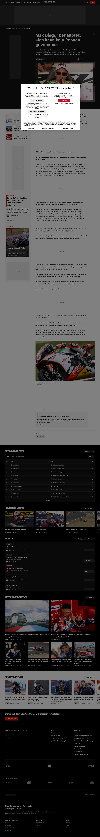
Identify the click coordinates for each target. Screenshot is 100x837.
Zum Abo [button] (64, 100)
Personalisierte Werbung (37, 111)
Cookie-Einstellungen (67, 128)
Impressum (31, 128)
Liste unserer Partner (64, 124)
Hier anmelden (64, 105)
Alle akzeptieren (37, 100)
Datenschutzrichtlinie (48, 128)
